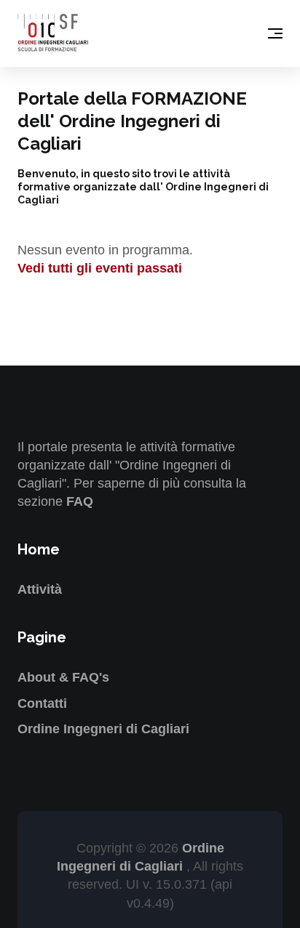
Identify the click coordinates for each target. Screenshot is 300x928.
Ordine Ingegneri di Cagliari (103, 729)
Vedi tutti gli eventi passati (99, 268)
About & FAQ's (63, 677)
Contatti (42, 703)
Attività (39, 589)
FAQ (79, 501)
